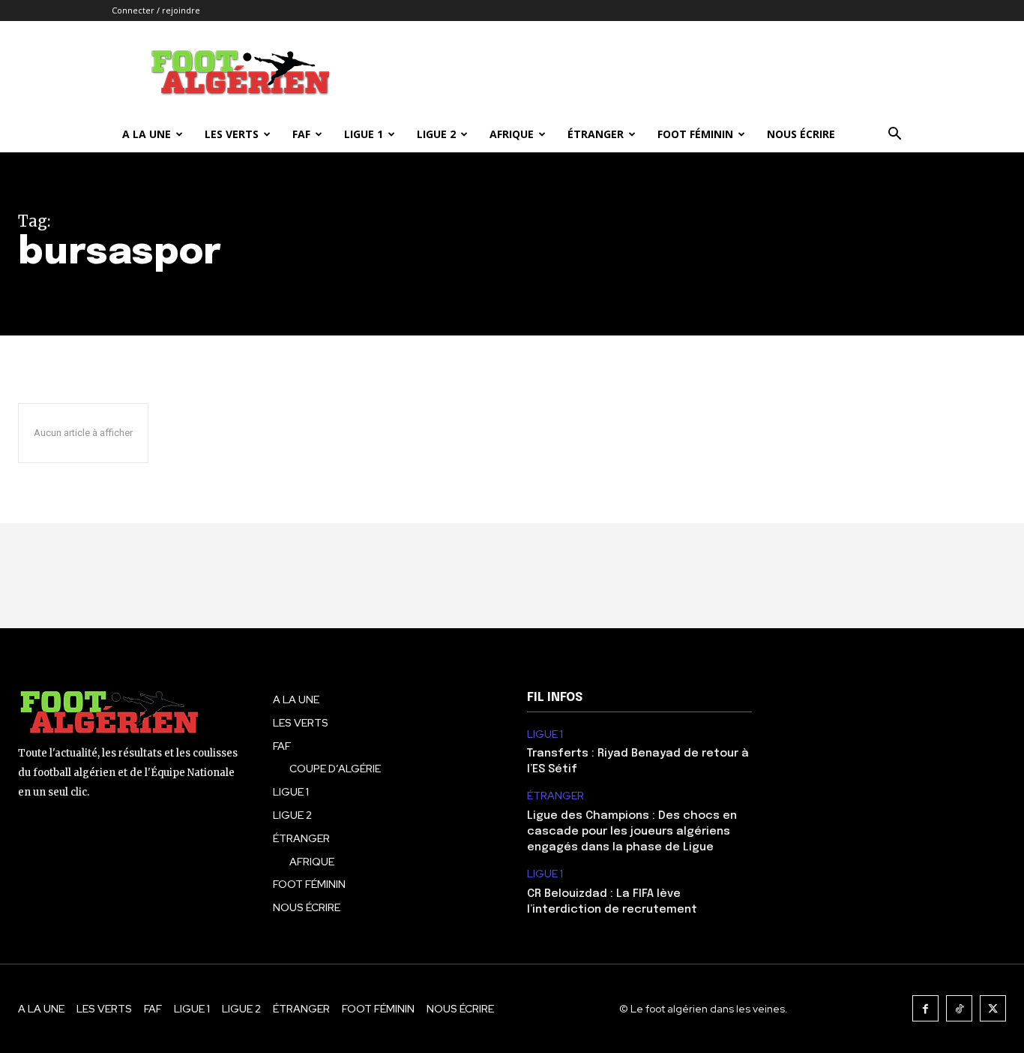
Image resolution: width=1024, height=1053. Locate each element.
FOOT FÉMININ (695, 134)
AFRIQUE (512, 134)
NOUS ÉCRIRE (801, 134)
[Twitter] (993, 1008)
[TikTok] (959, 1008)
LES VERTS (232, 134)
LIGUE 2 (436, 134)
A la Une (146, 134)
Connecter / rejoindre (156, 10)
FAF (301, 134)
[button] (894, 135)
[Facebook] (925, 1008)
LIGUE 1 (363, 134)
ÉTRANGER (595, 134)
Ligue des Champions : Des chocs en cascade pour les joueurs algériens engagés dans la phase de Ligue (632, 831)
